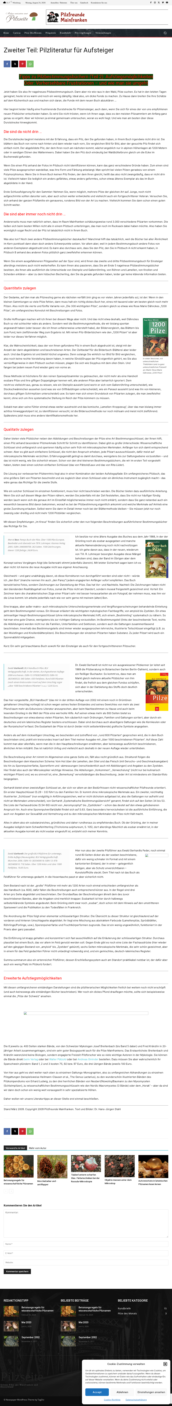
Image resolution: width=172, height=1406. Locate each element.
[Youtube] (167, 3)
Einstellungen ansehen (151, 1392)
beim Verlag (31, 1059)
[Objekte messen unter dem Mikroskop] (120, 1166)
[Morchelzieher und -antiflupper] (52, 1166)
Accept (97, 1392)
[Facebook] (151, 3)
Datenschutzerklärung (136, 1399)
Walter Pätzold (57, 1059)
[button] (165, 1364)
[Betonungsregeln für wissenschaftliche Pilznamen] (19, 1166)
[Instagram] (155, 3)
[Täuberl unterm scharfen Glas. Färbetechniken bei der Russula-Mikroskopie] (86, 1163)
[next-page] (11, 1191)
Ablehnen (122, 1392)
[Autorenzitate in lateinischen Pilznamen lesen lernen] (153, 1166)
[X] (159, 3)
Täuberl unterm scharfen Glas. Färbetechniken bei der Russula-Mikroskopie (85, 1178)
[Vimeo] (163, 3)
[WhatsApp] (30, 64)
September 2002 (31, 1337)
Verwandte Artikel (15, 1148)
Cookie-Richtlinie (112, 1399)
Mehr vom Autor (37, 1148)
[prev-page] (6, 1191)
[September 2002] (11, 1341)
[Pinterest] (22, 64)
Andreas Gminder (88, 1059)
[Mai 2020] (11, 1326)
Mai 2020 (26, 1322)
